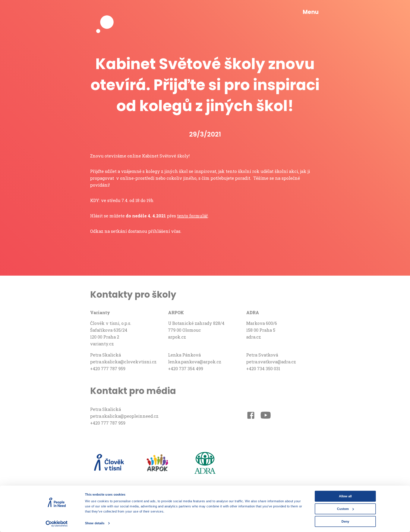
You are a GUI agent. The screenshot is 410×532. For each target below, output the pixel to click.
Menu (311, 12)
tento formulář (192, 215)
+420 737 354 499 (185, 368)
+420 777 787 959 (107, 368)
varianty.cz (102, 343)
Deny (345, 521)
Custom (343, 509)
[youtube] (266, 416)
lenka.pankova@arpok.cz (194, 361)
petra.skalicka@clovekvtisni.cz (123, 361)
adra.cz (253, 337)
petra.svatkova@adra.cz (271, 361)
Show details (94, 523)
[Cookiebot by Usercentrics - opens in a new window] (56, 523)
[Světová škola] (107, 12)
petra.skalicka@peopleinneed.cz (124, 416)
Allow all (345, 496)
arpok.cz (177, 337)
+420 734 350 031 (263, 368)
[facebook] (250, 416)
